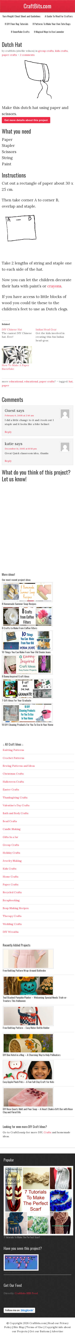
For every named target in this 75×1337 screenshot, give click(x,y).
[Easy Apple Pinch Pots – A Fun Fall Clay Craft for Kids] (28, 1079)
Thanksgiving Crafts (15, 797)
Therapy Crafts (12, 916)
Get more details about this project (26, 120)
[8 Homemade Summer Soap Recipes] (27, 601)
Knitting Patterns (13, 750)
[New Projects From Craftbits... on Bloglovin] (19, 1312)
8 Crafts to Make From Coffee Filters (19, 628)
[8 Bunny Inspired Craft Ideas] (27, 673)
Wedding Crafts (12, 924)
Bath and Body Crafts (15, 813)
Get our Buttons (39, 1331)
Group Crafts (46, 50)
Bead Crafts (10, 821)
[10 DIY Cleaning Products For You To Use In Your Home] (27, 722)
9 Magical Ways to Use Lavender (49, 32)
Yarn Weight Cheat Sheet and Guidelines (21, 16)
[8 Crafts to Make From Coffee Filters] (27, 625)
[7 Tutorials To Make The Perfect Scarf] (38, 1234)
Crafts (47, 1132)
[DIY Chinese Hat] (19, 333)
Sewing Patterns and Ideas (19, 765)
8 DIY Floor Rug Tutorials (16, 24)
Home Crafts (10, 876)
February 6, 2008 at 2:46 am (19, 415)
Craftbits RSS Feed (26, 1293)
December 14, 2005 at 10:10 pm (21, 448)
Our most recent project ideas (16, 580)
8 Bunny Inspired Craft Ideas (15, 676)
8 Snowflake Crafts (20, 32)
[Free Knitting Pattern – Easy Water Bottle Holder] (28, 1025)
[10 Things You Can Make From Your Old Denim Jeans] (27, 649)
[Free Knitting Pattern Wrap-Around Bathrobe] (28, 968)
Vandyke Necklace (12, 1272)
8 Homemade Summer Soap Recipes (19, 604)
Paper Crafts (9, 54)
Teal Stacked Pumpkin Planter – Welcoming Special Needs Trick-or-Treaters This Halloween (35, 999)
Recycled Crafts (12, 892)
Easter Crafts (11, 789)
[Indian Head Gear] (53, 335)
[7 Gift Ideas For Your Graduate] (27, 697)
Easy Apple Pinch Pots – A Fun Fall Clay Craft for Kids (28, 1082)
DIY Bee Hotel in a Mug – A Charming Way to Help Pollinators (31, 1055)
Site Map (18, 1327)
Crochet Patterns (13, 758)
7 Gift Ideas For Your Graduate (16, 700)
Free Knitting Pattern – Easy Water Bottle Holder (26, 1028)
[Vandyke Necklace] (21, 1269)
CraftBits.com (37, 6)
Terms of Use (34, 1327)
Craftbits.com (37, 1323)
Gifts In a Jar (10, 837)
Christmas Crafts (13, 773)
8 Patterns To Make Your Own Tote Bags (51, 24)
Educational (16, 381)
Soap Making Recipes (16, 908)
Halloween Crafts (13, 781)
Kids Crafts (61, 50)
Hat (71, 381)
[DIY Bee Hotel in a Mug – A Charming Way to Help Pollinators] (28, 1052)
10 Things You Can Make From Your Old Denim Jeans (26, 652)
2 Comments (27, 54)
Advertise (57, 1331)
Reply (8, 432)
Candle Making (12, 829)
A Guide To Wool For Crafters (59, 16)
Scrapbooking (11, 900)
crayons (54, 286)
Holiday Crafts (11, 852)
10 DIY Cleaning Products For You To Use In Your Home (27, 724)
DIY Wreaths (11, 931)
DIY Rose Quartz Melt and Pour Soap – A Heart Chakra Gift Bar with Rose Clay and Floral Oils (38, 1110)
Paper (5, 385)
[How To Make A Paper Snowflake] (17, 354)
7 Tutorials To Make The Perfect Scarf (22, 1237)
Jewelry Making (12, 860)
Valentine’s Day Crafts (16, 805)
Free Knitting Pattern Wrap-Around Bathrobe (24, 970)
